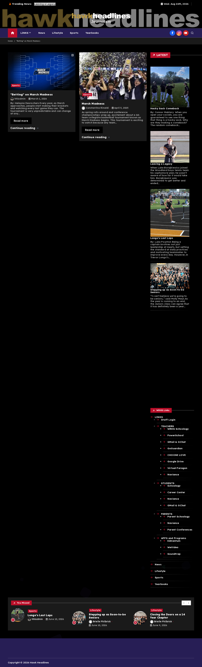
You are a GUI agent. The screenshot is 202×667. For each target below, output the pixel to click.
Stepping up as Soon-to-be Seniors (167, 291)
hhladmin (20, 98)
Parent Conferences (179, 529)
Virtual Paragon (177, 468)
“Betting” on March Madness (28, 41)
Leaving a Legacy (161, 163)
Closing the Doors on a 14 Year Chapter (123, 616)
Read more (21, 120)
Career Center (176, 492)
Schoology (173, 485)
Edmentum (173, 540)
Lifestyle (57, 32)
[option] (56, 617)
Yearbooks (92, 32)
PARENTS (166, 513)
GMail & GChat (176, 441)
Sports (74, 32)
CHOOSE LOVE (176, 454)
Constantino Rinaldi (97, 107)
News (41, 32)
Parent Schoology (178, 516)
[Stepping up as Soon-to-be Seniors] (169, 275)
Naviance (173, 474)
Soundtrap (174, 553)
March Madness (93, 103)
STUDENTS (167, 483)
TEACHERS (167, 426)
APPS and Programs (173, 538)
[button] (184, 603)
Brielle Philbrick (57, 621)
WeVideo (172, 547)
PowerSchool (175, 435)
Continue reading (23, 128)
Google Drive (175, 461)
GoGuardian (174, 448)
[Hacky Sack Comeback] (169, 87)
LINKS (25, 32)
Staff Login (168, 419)
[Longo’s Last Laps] (169, 213)
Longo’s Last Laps (161, 238)
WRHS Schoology (178, 428)
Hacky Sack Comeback (164, 108)
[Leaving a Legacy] (169, 147)
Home (10, 41)
